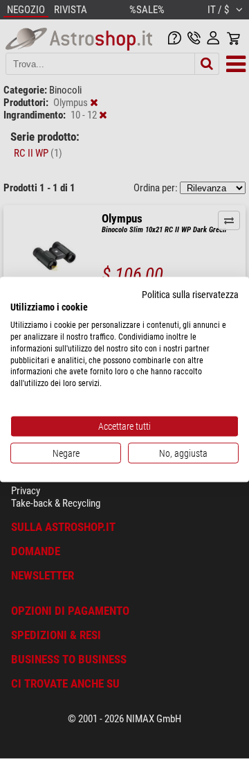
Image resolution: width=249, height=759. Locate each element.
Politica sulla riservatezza (190, 293)
